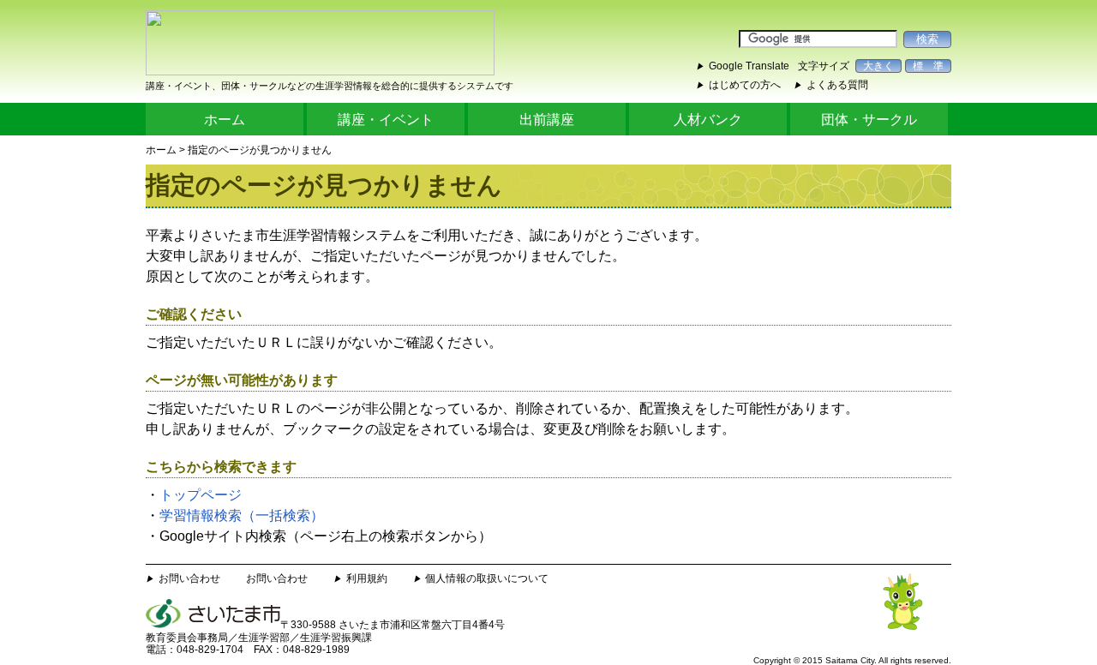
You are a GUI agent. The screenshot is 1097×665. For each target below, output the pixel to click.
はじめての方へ (745, 85)
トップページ (200, 495)
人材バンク (708, 119)
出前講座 (546, 119)
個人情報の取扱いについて (486, 578)
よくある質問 (837, 85)
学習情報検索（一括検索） (241, 515)
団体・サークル (869, 119)
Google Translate (749, 66)
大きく (878, 66)
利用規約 (366, 578)
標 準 (928, 66)
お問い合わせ (189, 578)
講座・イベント (386, 119)
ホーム (224, 119)
